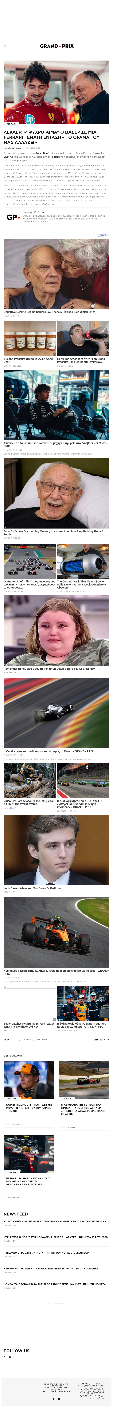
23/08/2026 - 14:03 (68, 1127)
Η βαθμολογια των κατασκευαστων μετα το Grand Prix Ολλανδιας (51, 1268)
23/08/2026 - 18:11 (9, 1241)
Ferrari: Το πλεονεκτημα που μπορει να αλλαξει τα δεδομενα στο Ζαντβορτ (28, 1181)
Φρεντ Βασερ (41, 1040)
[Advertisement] (56, 20)
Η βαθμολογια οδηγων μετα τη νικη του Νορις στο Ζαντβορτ (47, 1253)
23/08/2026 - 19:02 (13, 1124)
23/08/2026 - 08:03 (14, 1198)
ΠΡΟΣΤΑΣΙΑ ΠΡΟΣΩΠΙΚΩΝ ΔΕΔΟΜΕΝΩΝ (56, 1388)
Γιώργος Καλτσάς (14, 148)
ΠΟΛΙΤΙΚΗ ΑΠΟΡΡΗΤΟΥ (59, 1385)
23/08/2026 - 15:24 (10, 1288)
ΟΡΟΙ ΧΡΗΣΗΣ (50, 1384)
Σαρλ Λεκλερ (26, 1040)
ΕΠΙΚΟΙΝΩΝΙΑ (63, 1391)
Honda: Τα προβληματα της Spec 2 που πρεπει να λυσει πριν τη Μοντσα (55, 1284)
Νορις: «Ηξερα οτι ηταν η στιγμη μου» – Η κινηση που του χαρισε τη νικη (29, 1108)
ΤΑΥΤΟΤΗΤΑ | (50, 1391)
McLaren (12, 1099)
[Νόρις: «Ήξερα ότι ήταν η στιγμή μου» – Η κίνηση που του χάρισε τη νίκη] (29, 1080)
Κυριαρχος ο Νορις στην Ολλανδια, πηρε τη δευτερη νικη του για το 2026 (56, 1237)
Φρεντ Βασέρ (42, 153)
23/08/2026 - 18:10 (10, 1257)
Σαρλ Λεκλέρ (11, 157)
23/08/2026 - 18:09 (10, 1272)
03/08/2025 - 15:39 (33, 148)
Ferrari (11, 124)
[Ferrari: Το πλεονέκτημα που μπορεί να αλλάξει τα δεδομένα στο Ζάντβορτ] (29, 1154)
